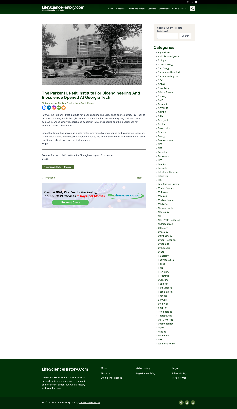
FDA (160, 148)
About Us (105, 373)
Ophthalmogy (165, 236)
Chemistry (163, 88)
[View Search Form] (192, 8)
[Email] (59, 107)
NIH (160, 216)
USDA (161, 327)
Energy (162, 136)
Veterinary (163, 335)
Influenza (163, 176)
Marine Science (166, 188)
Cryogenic (163, 120)
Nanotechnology (167, 208)
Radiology (163, 283)
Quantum (163, 280)
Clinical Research (167, 92)
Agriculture (164, 52)
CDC (160, 80)
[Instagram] (192, 2)
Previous (50, 177)
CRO (160, 116)
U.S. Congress (165, 319)
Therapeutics (165, 315)
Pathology (163, 256)
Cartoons (152, 9)
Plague (161, 264)
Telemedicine (165, 311)
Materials (163, 192)
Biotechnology (49, 103)
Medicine (163, 204)
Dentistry (163, 124)
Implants (162, 168)
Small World (164, 9)
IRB (160, 180)
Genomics (163, 156)
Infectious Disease (168, 172)
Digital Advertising (145, 373)
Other (161, 252)
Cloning (162, 96)
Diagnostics (164, 128)
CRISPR (162, 112)
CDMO (161, 84)
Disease (162, 132)
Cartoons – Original (168, 76)
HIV (160, 160)
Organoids (163, 244)
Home (110, 9)
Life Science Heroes (111, 377)
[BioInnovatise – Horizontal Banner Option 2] (94, 196)
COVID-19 (163, 108)
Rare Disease (165, 287)
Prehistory (163, 272)
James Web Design (89, 402)
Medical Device (66, 103)
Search (185, 35)
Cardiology (163, 68)
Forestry (162, 152)
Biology (162, 60)
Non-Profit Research (86, 103)
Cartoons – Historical (169, 72)
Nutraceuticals (165, 224)
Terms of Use (179, 377)
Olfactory (163, 228)
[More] (63, 107)
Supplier (162, 307)
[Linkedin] (196, 2)
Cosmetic (163, 104)
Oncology (163, 232)
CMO (160, 100)
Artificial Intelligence (168, 56)
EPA (160, 144)
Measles (162, 196)
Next (139, 177)
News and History (137, 9)
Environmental (165, 140)
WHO (161, 339)
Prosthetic (163, 275)
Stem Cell (163, 303)
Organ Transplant (167, 240)
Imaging (162, 164)
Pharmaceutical (166, 260)
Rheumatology (165, 291)
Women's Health (166, 343)
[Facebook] (187, 2)
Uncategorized (166, 323)
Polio (160, 267)
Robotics (162, 295)
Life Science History (168, 184)
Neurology (163, 212)
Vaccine (162, 331)
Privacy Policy (179, 373)
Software (163, 299)
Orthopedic (164, 248)
